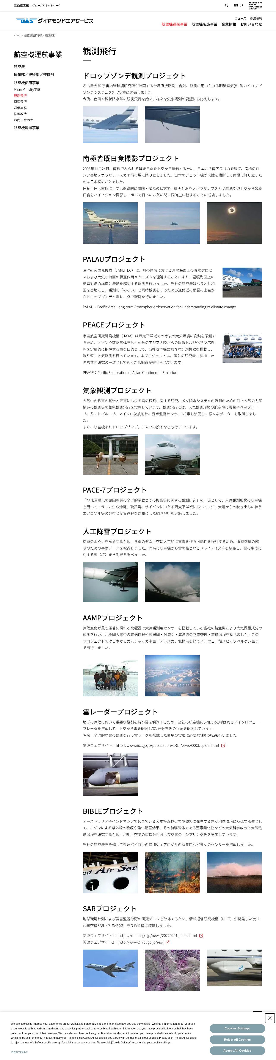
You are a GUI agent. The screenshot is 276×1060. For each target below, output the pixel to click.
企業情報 (228, 24)
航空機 (19, 66)
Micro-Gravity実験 (27, 89)
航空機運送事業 (26, 127)
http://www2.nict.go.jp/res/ (141, 942)
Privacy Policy (19, 1051)
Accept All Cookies (237, 1050)
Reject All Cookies (237, 1039)
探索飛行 (20, 101)
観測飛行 (20, 95)
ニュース (240, 18)
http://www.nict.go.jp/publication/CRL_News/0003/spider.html (167, 745)
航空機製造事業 (204, 24)
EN (236, 5)
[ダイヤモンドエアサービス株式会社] (55, 20)
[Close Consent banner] (270, 1018)
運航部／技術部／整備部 (34, 74)
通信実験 (20, 107)
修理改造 (20, 114)
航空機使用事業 (26, 82)
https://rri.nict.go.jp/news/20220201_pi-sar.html (158, 935)
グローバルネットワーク (37, 5)
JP (241, 5)
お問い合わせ (251, 24)
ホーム (18, 35)
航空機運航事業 (174, 24)
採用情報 (256, 18)
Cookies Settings (237, 1028)
